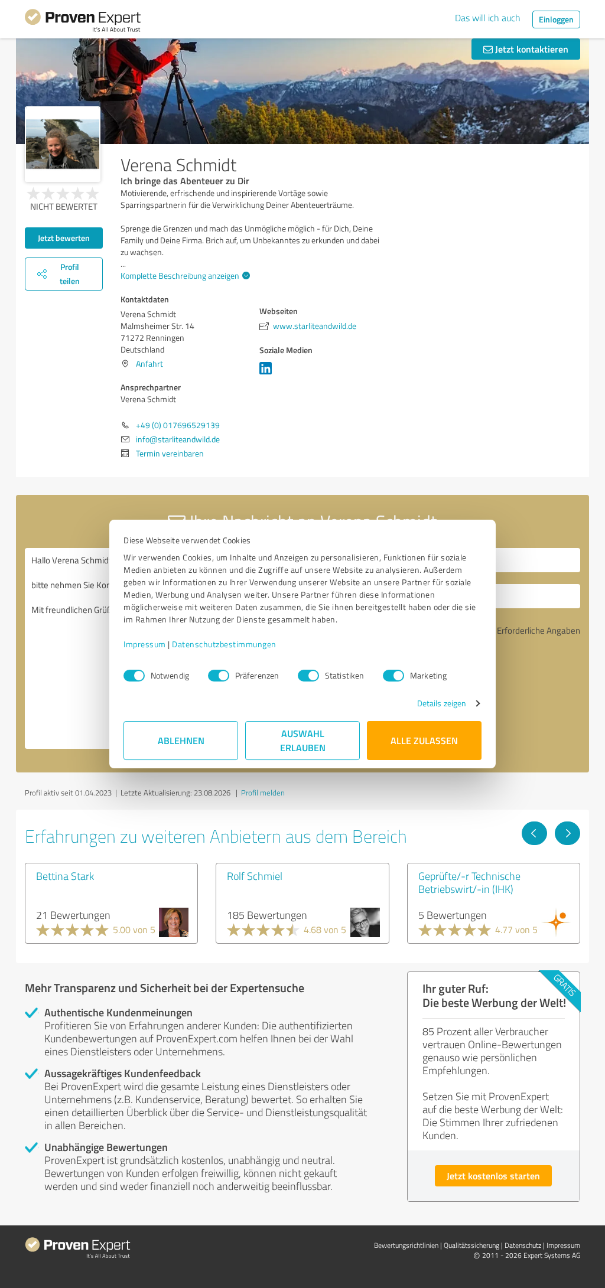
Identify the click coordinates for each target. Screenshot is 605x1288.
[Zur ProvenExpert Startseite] (83, 22)
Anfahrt (149, 363)
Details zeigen (441, 703)
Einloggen (556, 19)
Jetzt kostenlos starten (493, 1175)
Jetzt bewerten (64, 237)
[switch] (218, 676)
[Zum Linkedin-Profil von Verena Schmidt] (268, 374)
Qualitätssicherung (471, 1245)
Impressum (144, 644)
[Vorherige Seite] (534, 833)
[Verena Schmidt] (62, 144)
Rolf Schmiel (254, 876)
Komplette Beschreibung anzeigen (180, 275)
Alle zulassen (424, 740)
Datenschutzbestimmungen (224, 644)
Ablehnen (181, 740)
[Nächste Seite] (567, 833)
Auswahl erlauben (303, 740)
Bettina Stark (65, 876)
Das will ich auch (488, 17)
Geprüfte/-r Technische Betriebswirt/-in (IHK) (469, 882)
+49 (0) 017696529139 (178, 425)
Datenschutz (523, 1245)
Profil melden (263, 792)
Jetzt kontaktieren (530, 49)
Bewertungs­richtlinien (406, 1245)
